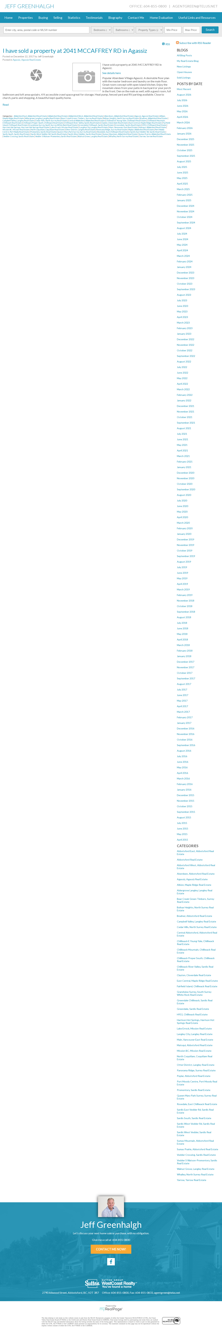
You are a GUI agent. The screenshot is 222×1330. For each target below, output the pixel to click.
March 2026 (183, 122)
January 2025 (184, 200)
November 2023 (185, 278)
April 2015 (182, 839)
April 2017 (182, 706)
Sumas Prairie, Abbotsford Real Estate (197, 1149)
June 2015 (182, 828)
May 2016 (182, 767)
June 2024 (182, 239)
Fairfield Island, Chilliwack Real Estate (197, 986)
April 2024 (182, 250)
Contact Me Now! (111, 1249)
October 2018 (184, 606)
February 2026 (185, 127)
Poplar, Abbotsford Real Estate (193, 1075)
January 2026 (184, 133)
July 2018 (182, 622)
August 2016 (184, 750)
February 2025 (185, 194)
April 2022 (182, 383)
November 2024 (185, 211)
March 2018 (183, 645)
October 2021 (184, 417)
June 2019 (182, 572)
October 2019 (184, 550)
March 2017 (183, 711)
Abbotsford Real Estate (190, 859)
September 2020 (186, 489)
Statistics (74, 17)
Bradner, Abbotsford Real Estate (194, 915)
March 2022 (183, 389)
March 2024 (183, 255)
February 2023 (185, 328)
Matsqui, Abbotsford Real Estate (194, 1045)
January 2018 (184, 656)
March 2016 (183, 778)
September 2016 (186, 745)
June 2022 (182, 372)
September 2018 (186, 611)
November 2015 (185, 800)
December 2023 (185, 272)
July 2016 (182, 756)
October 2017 (184, 672)
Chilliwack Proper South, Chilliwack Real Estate (43, 123)
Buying (43, 17)
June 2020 (182, 506)
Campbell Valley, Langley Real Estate (196, 921)
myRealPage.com (111, 1309)
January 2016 (184, 789)
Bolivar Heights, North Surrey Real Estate (121, 118)
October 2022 (184, 350)
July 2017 (182, 689)
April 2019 (182, 583)
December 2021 (185, 405)
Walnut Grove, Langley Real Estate (195, 1168)
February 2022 (185, 394)
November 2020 (185, 478)
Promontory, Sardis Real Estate (193, 1089)
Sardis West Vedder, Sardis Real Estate (85, 134)
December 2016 (185, 728)
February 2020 (185, 528)
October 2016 (184, 739)
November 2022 (185, 344)
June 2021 (182, 439)
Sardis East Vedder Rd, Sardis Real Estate (148, 132)
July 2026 (182, 100)
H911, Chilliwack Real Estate (192, 1014)
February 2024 (185, 261)
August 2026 (184, 94)
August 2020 (184, 494)
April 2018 (182, 639)
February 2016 (185, 784)
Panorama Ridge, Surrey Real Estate (196, 1070)
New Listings (184, 66)
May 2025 (182, 178)
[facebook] (111, 1261)
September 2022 (186, 355)
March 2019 (183, 589)
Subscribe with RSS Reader (195, 42)
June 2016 (182, 761)
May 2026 (182, 111)
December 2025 (185, 139)
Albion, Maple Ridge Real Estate (194, 884)
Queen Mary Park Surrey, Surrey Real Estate (76, 132)
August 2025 (184, 161)
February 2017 (185, 717)
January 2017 (184, 722)
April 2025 (182, 183)
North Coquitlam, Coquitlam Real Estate (48, 129)
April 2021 (182, 450)
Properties (25, 17)
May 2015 (182, 834)
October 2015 (184, 806)
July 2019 (182, 567)
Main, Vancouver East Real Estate (195, 1039)
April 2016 (182, 772)
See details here (111, 73)
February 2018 (185, 650)
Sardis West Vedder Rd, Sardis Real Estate (49, 134)
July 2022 (182, 367)
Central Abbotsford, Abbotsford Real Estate (86, 120)
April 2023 (182, 317)
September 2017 (186, 678)
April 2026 (182, 116)
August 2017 (184, 683)
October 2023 (184, 283)
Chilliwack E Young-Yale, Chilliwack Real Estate (126, 120)
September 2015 (186, 811)
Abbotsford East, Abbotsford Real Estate (30, 116)
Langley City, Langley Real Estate (194, 1034)
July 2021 (182, 433)
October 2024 (184, 216)
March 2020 (183, 522)
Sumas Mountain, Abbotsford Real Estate (120, 134)
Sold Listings (184, 77)
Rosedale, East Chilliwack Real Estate (197, 1104)
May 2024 (182, 244)
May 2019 (182, 578)
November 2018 (185, 600)
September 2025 (186, 155)
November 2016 (185, 733)
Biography (115, 17)
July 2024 (182, 233)
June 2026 (182, 105)
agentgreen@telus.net (195, 6)
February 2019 (185, 595)
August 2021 (184, 428)
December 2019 (185, 539)
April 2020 (182, 517)
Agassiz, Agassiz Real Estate (192, 879)
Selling (57, 17)
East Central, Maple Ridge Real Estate (197, 980)
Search (210, 29)
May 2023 (182, 311)
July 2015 (182, 822)
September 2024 (186, 222)
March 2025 (183, 189)
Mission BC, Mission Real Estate (194, 1050)
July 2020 (182, 500)
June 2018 (182, 628)
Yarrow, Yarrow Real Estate (191, 1179)
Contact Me (136, 17)
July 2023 (182, 300)
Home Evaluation (161, 17)
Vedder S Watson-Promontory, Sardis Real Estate (56, 136)
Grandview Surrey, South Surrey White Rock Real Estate (194, 993)
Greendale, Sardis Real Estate (193, 1008)
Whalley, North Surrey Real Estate (195, 1174)
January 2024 (184, 266)
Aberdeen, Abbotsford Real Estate (196, 873)
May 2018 (182, 633)
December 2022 (185, 339)
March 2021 (183, 456)
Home (8, 17)
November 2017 (185, 667)
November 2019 (185, 544)
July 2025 (182, 166)
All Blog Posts (184, 55)
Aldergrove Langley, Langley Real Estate (42, 118)
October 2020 (184, 483)
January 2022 (184, 400)
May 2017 (182, 700)
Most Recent (184, 89)
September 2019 (186, 556)
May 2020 (182, 511)
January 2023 (184, 333)
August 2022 (184, 361)
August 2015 (184, 817)
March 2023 (183, 322)
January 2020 (184, 533)
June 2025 (182, 172)
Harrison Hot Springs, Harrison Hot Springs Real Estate (195, 1021)
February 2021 (185, 461)
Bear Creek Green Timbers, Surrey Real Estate (81, 118)
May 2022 (182, 378)
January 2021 (184, 467)
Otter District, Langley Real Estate (195, 1064)
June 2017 (182, 695)
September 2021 (186, 422)
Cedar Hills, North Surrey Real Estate (197, 927)
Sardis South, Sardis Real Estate (194, 1118)
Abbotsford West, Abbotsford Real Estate (86, 116)
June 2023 (182, 305)
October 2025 (184, 150)
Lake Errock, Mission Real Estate (194, 1028)
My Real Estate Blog (188, 60)
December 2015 (185, 795)
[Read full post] (36, 75)
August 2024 (184, 228)
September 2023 (186, 289)
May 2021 (182, 444)
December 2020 (185, 472)
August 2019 (184, 561)
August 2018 (184, 617)
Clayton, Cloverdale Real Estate (194, 975)
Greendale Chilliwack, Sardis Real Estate (96, 125)
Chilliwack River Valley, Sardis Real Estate (82, 123)
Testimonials (94, 17)
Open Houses (184, 72)
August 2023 (184, 294)
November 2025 (185, 144)
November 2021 (185, 411)
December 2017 (185, 661)
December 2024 (185, 205)
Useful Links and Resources (197, 17)
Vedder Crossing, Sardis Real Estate (196, 1154)
